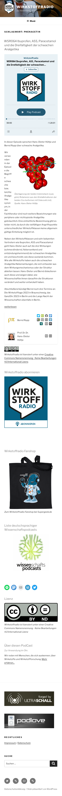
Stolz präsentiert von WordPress (42, 789)
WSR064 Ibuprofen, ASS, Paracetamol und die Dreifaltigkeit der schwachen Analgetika (30, 45)
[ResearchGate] (38, 320)
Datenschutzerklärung (14, 789)
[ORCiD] (42, 316)
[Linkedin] (50, 320)
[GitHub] (46, 316)
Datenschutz (24, 743)
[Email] (46, 336)
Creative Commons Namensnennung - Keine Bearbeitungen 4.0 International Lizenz (30, 358)
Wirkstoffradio (35, 7)
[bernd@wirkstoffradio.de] (46, 324)
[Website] (50, 336)
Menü (32, 21)
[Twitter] (38, 316)
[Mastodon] (50, 316)
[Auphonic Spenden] (50, 324)
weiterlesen (10, 306)
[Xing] (41, 324)
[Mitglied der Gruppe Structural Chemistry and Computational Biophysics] (46, 320)
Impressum (10, 743)
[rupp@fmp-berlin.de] (42, 320)
